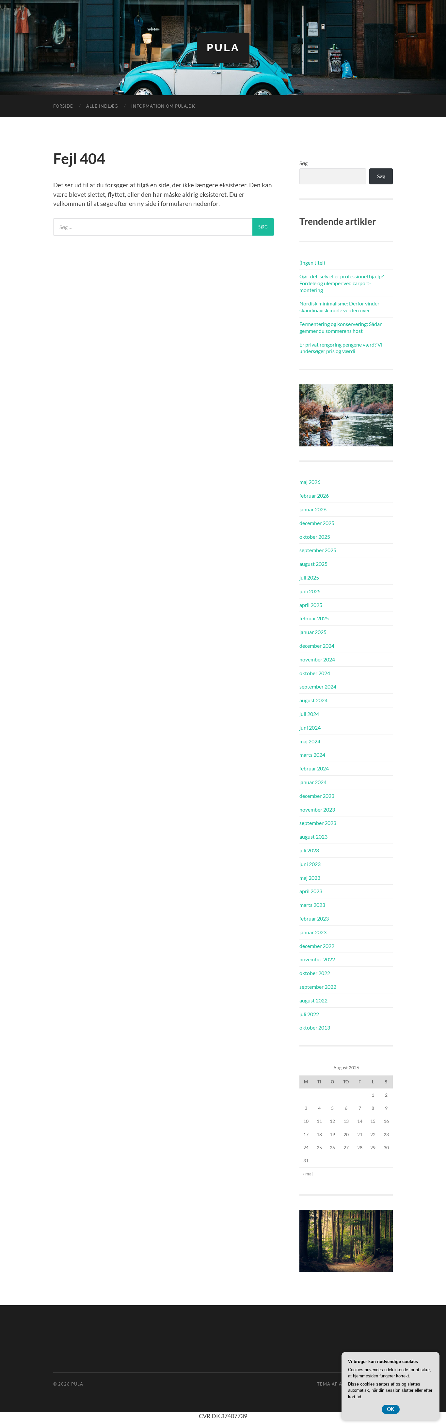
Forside (63, 106)
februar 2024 (314, 768)
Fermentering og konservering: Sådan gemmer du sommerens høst (341, 327)
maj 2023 (309, 878)
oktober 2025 (314, 537)
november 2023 (317, 809)
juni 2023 (310, 864)
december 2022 (316, 946)
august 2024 (313, 700)
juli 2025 (309, 577)
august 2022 (313, 1000)
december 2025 (316, 523)
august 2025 (313, 564)
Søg (303, 163)
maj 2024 (309, 741)
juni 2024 (310, 727)
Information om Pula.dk (163, 106)
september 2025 (317, 550)
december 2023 (316, 796)
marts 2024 (312, 755)
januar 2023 (313, 932)
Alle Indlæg (102, 106)
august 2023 (313, 836)
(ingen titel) (312, 262)
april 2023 (310, 891)
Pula (223, 47)
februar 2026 (314, 495)
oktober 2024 (314, 673)
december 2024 (316, 646)
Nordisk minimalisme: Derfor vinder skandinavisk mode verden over (339, 306)
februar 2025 (314, 618)
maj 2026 (309, 482)
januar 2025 (313, 632)
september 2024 (317, 686)
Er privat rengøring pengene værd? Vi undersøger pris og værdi (340, 347)
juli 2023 (309, 850)
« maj (307, 1173)
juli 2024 (309, 714)
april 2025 (310, 605)
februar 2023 (314, 918)
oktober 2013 (314, 1027)
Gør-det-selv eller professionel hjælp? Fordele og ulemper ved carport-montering (341, 283)
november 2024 (317, 659)
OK (390, 1409)
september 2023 (317, 823)
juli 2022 (309, 1014)
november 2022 (317, 959)
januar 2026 (313, 509)
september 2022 (317, 987)
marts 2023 (312, 905)
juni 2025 (310, 591)
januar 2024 (313, 782)
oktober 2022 (314, 973)
